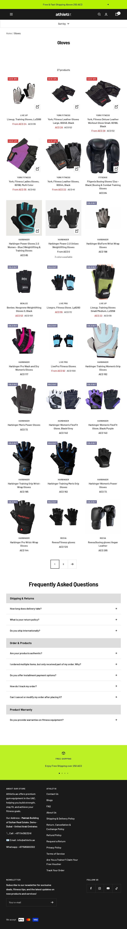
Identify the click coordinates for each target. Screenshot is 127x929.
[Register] (52, 902)
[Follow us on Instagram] (99, 888)
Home (9, 33)
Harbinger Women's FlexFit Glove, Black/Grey (63, 426)
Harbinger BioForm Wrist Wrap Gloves (102, 245)
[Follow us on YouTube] (108, 888)
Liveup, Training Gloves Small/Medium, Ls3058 (103, 309)
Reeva (63, 538)
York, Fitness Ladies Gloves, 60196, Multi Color (24, 183)
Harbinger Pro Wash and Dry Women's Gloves (24, 368)
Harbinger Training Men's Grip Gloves (63, 485)
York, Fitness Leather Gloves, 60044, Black (63, 183)
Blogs (49, 800)
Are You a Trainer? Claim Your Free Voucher (62, 861)
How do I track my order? (23, 686)
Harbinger (24, 239)
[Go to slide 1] (59, 773)
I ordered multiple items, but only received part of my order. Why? (45, 664)
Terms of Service (55, 853)
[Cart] (116, 14)
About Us (51, 812)
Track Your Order (55, 870)
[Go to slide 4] (67, 773)
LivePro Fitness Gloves (63, 366)
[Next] (72, 564)
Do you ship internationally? (25, 630)
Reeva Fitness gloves (63, 542)
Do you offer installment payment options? (33, 675)
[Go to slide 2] (62, 773)
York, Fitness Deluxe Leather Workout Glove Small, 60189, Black (103, 123)
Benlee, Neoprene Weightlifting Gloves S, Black (24, 309)
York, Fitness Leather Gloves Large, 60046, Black (63, 121)
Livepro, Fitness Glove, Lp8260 (63, 307)
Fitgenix (103, 177)
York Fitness (63, 115)
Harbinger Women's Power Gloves (103, 485)
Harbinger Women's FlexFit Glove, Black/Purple (102, 426)
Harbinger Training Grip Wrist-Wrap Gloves (24, 485)
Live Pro (63, 303)
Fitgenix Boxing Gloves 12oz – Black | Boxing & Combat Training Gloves (103, 185)
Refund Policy (53, 835)
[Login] (106, 14)
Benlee (24, 303)
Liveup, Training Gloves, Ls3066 (24, 119)
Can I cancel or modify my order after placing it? (36, 697)
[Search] (99, 14)
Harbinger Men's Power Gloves (24, 424)
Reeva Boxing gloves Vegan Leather (103, 544)
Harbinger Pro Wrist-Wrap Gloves (24, 544)
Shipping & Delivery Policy (60, 818)
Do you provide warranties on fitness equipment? (37, 719)
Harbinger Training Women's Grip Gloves (102, 368)
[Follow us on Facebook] (91, 888)
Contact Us (52, 793)
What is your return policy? (24, 619)
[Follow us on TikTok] (116, 888)
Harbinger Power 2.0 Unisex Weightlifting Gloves (63, 245)
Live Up (24, 115)
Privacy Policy (53, 847)
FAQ (48, 806)
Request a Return (56, 841)
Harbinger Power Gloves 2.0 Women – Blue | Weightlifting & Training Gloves (24, 247)
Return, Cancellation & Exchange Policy (58, 826)
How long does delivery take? (26, 608)
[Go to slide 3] (64, 773)
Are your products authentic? (26, 653)
